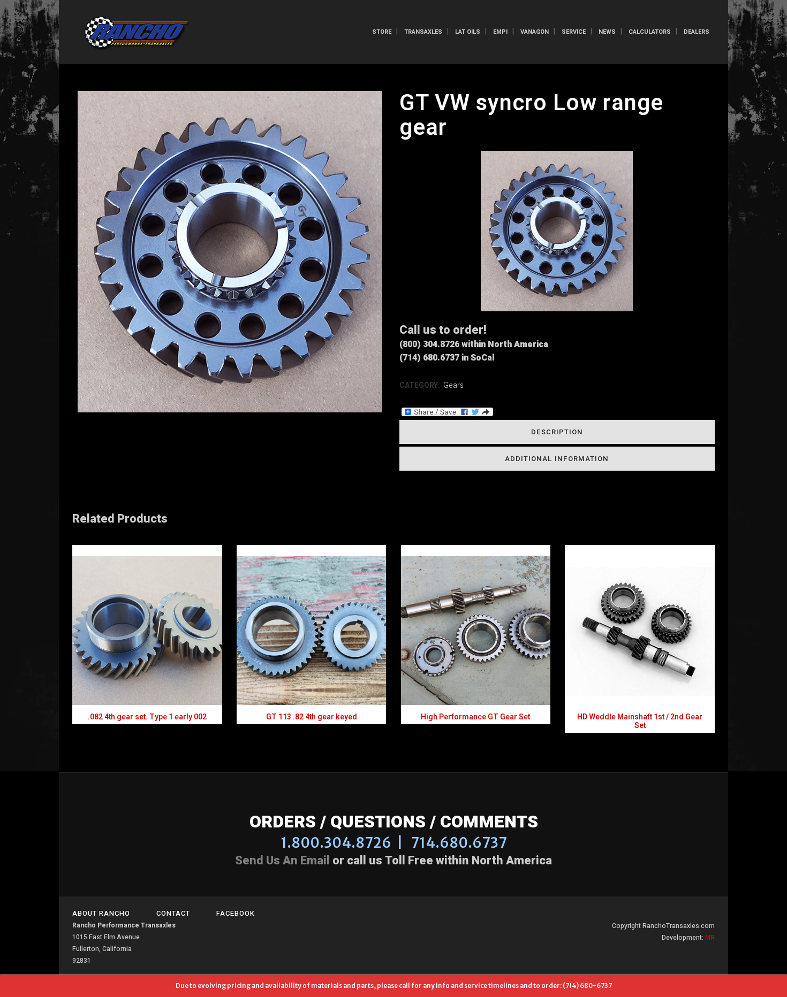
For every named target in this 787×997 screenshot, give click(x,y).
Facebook (235, 913)
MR (710, 937)
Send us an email (282, 860)
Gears (453, 385)
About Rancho (101, 913)
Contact (173, 913)
